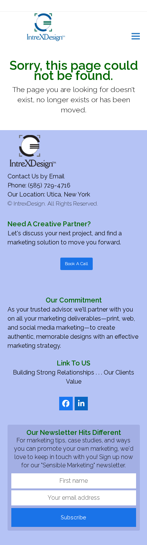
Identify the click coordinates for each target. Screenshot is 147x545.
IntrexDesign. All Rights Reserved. (56, 203)
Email (56, 176)
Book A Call (76, 263)
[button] (136, 36)
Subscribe (73, 517)
